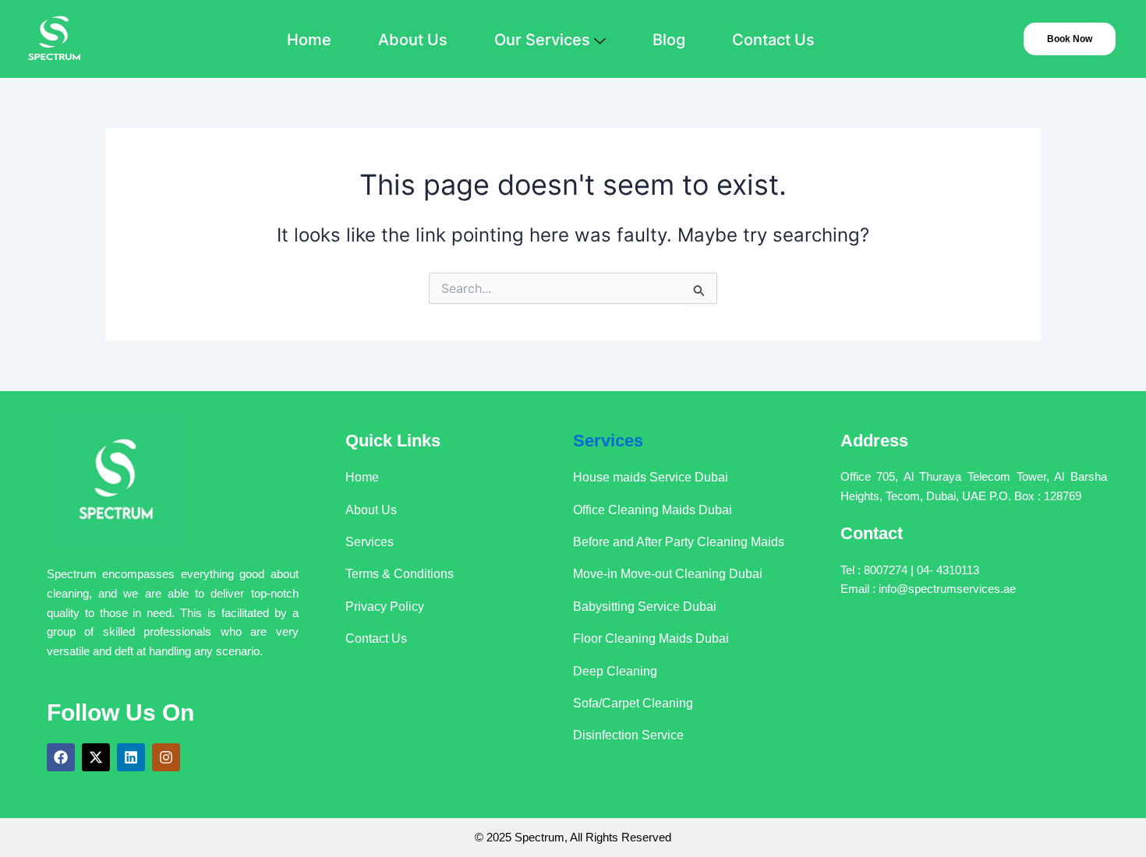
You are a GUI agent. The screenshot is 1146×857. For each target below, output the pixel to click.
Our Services (542, 39)
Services (608, 440)
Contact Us (773, 39)
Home (309, 39)
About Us (412, 39)
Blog (669, 39)
